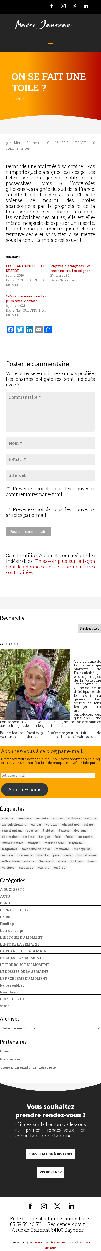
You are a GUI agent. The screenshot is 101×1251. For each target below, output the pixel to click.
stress (62, 861)
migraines (9, 849)
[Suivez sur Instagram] (63, 6)
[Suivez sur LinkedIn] (85, 6)
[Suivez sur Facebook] (52, 6)
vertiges (8, 867)
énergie (43, 867)
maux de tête (54, 842)
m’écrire (58, 732)
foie (58, 836)
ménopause (82, 849)
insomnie (85, 836)
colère (88, 824)
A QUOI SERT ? (12, 889)
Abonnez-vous (25, 789)
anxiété (42, 818)
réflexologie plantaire (18, 861)
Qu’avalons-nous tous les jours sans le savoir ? (26, 298)
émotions (26, 867)
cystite (32, 830)
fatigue (44, 836)
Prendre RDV (51, 1172)
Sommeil (46, 861)
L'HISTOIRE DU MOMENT (21, 937)
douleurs (80, 830)
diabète (48, 830)
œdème (59, 867)
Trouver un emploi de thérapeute (28, 1067)
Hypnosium (10, 1059)
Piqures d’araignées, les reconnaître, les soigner (70, 268)
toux (91, 861)
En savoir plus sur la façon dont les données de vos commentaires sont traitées (50, 566)
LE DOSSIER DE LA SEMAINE (24, 971)
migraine (76, 842)
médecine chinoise (36, 849)
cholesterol (70, 824)
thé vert (77, 861)
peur (56, 855)
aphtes (58, 818)
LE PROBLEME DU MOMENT (23, 978)
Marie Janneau (27, 142)
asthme (90, 818)
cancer (36, 824)
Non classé (9, 992)
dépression (10, 836)
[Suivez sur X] (74, 6)
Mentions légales (47, 1242)
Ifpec (4, 1051)
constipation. (12, 830)
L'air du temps (11, 930)
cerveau (51, 824)
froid (69, 836)
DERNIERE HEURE (15, 910)
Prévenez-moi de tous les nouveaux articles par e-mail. (50, 512)
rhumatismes (86, 855)
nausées (7, 855)
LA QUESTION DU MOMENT (23, 958)
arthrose (74, 818)
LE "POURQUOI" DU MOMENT (24, 965)
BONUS (19, 99)
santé (4, 1006)
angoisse (24, 818)
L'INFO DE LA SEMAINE (19, 944)
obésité (42, 855)
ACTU (5, 896)
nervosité (25, 855)
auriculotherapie (14, 824)
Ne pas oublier (12, 985)
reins (68, 855)
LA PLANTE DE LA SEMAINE (24, 951)
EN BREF (7, 917)
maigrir (33, 842)
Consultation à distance (50, 1154)
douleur (63, 830)
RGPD (65, 1242)
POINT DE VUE (12, 999)
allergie (7, 818)
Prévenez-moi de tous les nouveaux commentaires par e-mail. (50, 491)
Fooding (7, 923)
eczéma (28, 836)
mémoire (62, 849)
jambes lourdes (12, 842)
